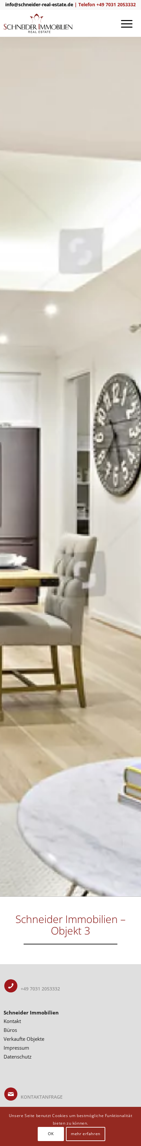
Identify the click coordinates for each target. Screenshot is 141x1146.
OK (50, 1133)
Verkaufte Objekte (24, 1039)
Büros (10, 1030)
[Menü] (126, 23)
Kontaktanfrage (42, 1097)
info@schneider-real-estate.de (39, 4)
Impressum (16, 1047)
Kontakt (12, 1021)
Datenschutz (17, 1056)
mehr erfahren (85, 1133)
